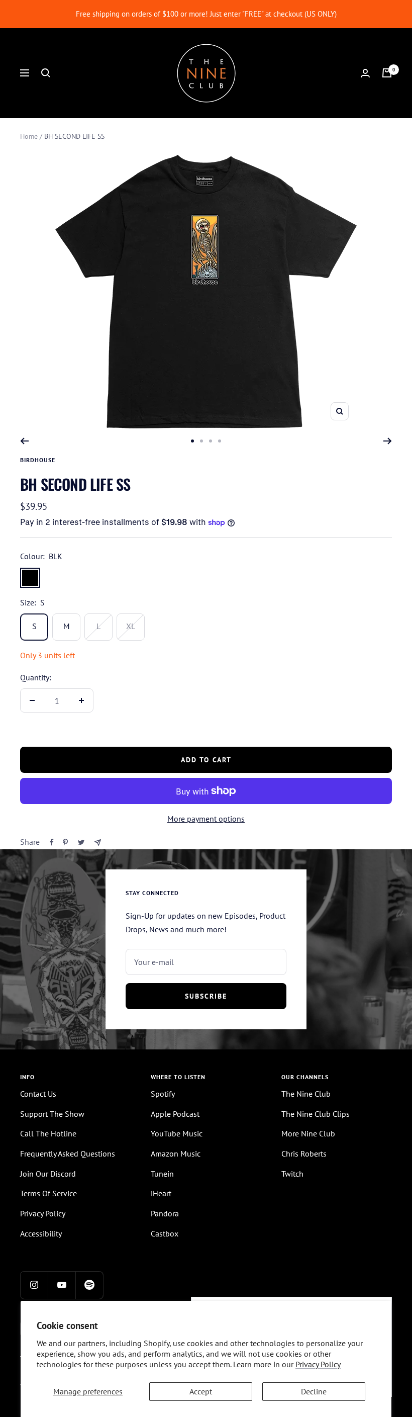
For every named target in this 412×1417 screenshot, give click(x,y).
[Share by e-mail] (97, 842)
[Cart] (387, 72)
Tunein (162, 1174)
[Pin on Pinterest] (65, 842)
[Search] (45, 72)
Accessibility (41, 1233)
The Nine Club (306, 1094)
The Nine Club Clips (315, 1114)
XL (130, 626)
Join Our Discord (48, 1174)
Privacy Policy (318, 1364)
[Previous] (24, 441)
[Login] (365, 73)
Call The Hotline (48, 1133)
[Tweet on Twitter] (81, 842)
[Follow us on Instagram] (34, 1285)
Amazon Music (175, 1153)
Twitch (292, 1174)
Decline (314, 1391)
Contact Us (38, 1094)
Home (29, 136)
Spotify (163, 1094)
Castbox (164, 1233)
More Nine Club (308, 1133)
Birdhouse (37, 460)
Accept (200, 1391)
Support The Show (52, 1114)
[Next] (387, 441)
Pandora (165, 1213)
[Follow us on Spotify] (89, 1285)
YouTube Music (176, 1133)
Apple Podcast (175, 1114)
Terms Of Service (48, 1193)
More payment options (206, 819)
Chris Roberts (304, 1153)
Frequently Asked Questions (67, 1153)
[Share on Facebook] (52, 842)
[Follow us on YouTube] (61, 1285)
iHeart (161, 1193)
